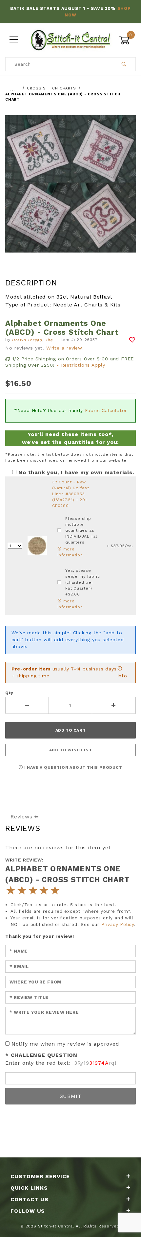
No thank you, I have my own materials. (76, 472)
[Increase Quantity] (114, 705)
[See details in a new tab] (37, 545)
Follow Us (27, 1211)
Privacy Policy (117, 924)
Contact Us (29, 1199)
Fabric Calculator (106, 410)
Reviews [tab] (21, 816)
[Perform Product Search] (124, 64)
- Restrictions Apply (80, 365)
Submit (71, 1096)
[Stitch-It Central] (70, 39)
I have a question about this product (72, 767)
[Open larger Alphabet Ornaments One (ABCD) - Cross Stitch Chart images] (70, 188)
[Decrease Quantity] (27, 705)
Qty (9, 693)
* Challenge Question (41, 1055)
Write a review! (65, 348)
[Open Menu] (14, 40)
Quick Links (29, 1188)
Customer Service (40, 1176)
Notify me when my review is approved (65, 1044)
